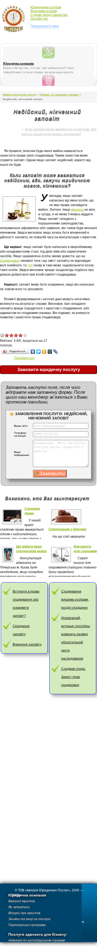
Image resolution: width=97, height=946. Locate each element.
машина (77, 209)
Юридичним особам (45, 7)
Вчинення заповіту (27, 644)
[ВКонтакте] (33, 351)
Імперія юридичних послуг (15, 18)
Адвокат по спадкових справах (59, 94)
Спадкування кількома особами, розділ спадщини (75, 600)
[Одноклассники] (44, 351)
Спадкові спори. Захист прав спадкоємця (73, 677)
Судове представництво (49, 15)
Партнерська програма (27, 925)
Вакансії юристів (21, 901)
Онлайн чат (39, 19)
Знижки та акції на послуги (29, 919)
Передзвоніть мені (44, 26)
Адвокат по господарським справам (36, 940)
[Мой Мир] (50, 351)
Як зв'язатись (19, 907)
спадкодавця (10, 261)
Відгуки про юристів (24, 913)
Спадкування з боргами (67, 529)
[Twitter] (38, 351)
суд (30, 265)
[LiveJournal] (55, 351)
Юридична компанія (18, 63)
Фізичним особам (43, 11)
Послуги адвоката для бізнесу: (37, 934)
